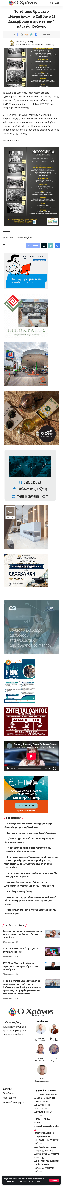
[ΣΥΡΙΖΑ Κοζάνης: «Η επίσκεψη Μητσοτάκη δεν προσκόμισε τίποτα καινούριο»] (52, 966)
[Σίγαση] (50, 768)
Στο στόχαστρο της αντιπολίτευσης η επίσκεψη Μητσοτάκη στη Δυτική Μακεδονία (23, 934)
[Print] (36, 34)
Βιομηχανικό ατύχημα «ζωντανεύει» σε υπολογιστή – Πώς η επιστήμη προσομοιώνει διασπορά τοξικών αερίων (31, 901)
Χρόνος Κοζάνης (27, 42)
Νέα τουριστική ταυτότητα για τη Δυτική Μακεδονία (31, 833)
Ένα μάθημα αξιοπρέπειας (19, 891)
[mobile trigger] (5, 3)
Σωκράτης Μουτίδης (54, 1039)
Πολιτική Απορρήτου (14, 1181)
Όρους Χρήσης (34, 1181)
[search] (52, 3)
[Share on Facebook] (18, 34)
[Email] (27, 34)
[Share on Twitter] (22, 34)
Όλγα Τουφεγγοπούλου (42, 1080)
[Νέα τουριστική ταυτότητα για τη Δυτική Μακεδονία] (52, 951)
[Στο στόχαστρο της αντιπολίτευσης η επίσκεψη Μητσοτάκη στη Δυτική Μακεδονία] (52, 934)
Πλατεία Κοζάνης (24, 237)
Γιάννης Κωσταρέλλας (40, 1039)
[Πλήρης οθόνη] (54, 768)
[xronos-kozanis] (23, 3)
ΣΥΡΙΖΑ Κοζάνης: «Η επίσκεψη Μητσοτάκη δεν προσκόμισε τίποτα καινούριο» (21, 966)
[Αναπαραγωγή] (8, 768)
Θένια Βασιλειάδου (40, 1059)
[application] (31, 756)
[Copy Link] (31, 34)
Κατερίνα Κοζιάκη (54, 1059)
